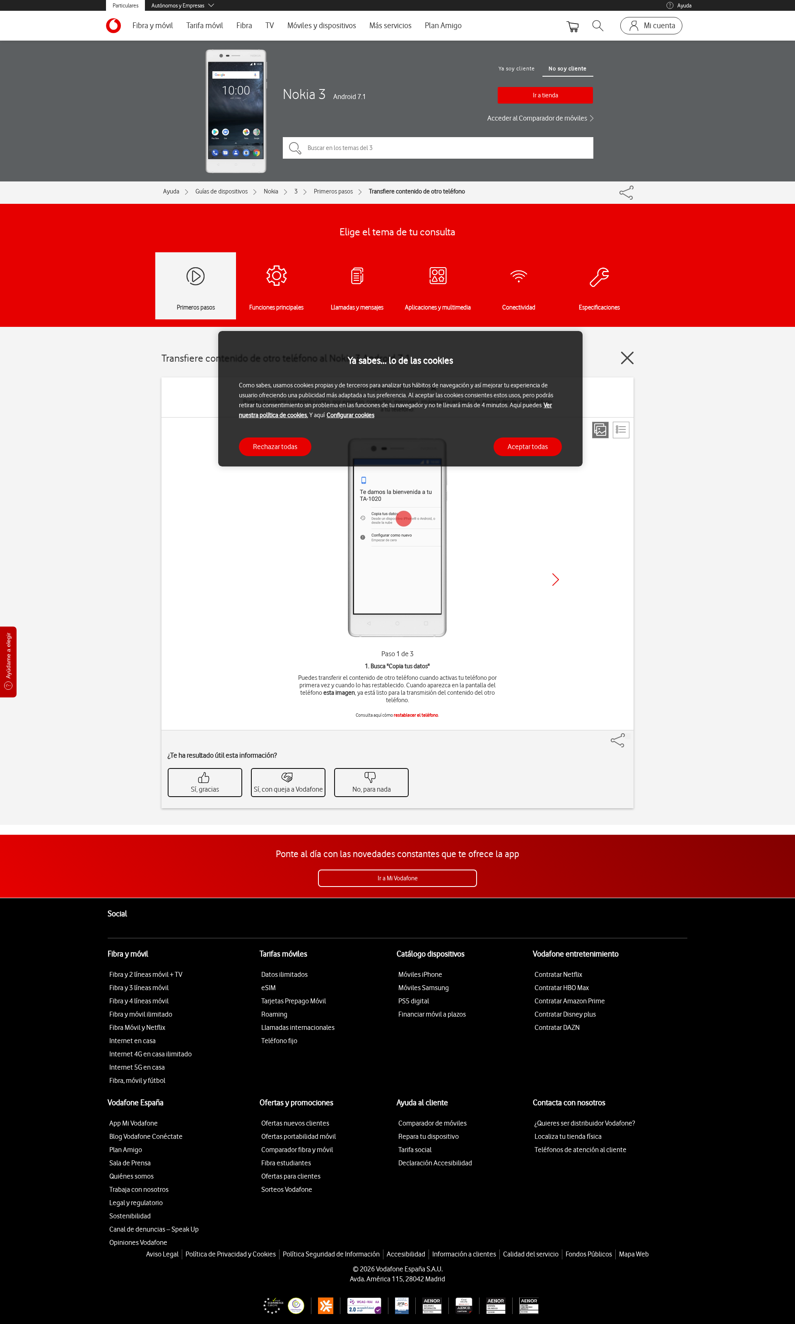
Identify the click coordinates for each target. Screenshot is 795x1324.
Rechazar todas (275, 446)
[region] (400, 398)
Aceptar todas (528, 446)
